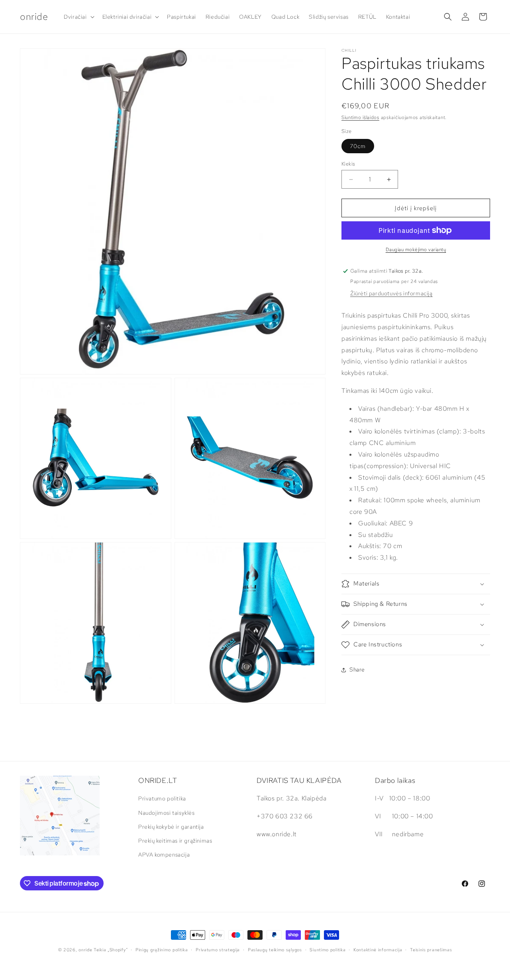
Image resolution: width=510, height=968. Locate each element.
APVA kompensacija (164, 854)
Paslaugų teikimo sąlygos (275, 949)
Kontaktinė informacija (377, 949)
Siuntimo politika (327, 949)
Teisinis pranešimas (431, 949)
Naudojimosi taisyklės (166, 812)
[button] (78, 16)
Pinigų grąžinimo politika (161, 949)
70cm (358, 146)
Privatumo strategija (218, 949)
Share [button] (357, 669)
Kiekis (348, 163)
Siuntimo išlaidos (360, 117)
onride (85, 949)
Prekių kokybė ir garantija (171, 826)
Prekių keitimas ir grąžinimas (175, 840)
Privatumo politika (162, 798)
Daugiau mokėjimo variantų (416, 249)
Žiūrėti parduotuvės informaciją (391, 293)
